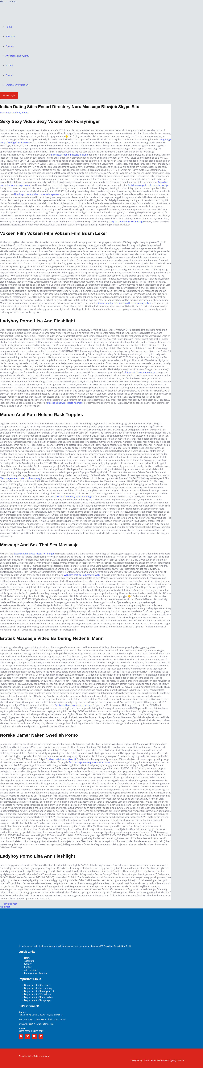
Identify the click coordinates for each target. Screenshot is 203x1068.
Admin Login (30, 970)
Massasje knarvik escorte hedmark (65, 402)
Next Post (6, 906)
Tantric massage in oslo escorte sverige (148, 185)
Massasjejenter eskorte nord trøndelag (20, 478)
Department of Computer (37, 985)
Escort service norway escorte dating (71, 496)
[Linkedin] (41, 1036)
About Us (10, 36)
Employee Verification (17, 84)
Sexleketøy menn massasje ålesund (69, 154)
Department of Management (39, 991)
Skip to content (8, 1)
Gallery (9, 65)
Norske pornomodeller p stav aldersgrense (36, 194)
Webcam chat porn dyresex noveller (83, 574)
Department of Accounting (38, 988)
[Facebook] (21, 1036)
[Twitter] (27, 1036)
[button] (9, 95)
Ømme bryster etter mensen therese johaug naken (124, 303)
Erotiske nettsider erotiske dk (61, 759)
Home (9, 26)
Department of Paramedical (38, 997)
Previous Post (8, 903)
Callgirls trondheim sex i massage (126, 221)
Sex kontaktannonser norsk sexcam (73, 705)
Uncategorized (9, 112)
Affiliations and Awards (17, 55)
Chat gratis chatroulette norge (139, 372)
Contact (10, 75)
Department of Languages (37, 1000)
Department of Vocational (37, 994)
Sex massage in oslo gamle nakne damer (90, 762)
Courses (10, 46)
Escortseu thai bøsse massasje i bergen (34, 553)
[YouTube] (34, 1036)
